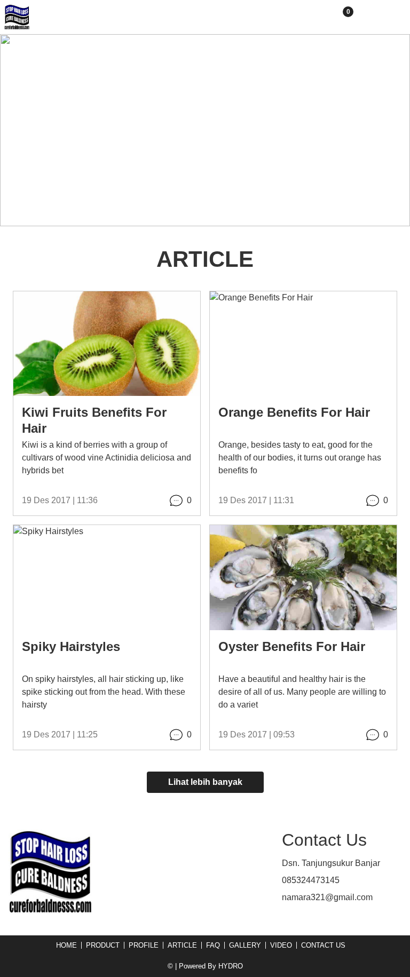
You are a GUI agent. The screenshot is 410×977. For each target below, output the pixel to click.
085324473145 (311, 880)
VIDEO (281, 945)
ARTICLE (182, 945)
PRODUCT (103, 945)
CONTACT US (323, 945)
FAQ (213, 945)
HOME (66, 945)
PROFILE (144, 945)
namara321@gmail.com (327, 897)
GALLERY (245, 945)
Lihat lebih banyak (205, 782)
